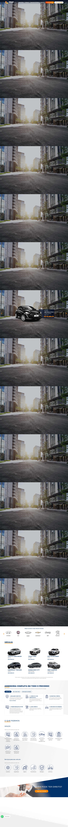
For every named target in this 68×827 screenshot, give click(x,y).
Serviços (42, 2)
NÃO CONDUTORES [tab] (16, 691)
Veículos (27, 2)
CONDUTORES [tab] (8, 691)
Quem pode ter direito (35, 2)
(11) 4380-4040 (59, 2)
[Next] (66, 313)
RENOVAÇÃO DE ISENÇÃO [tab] (26, 691)
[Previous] (1, 313)
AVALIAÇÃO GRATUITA (49, 2)
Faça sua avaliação (13, 700)
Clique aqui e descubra (41, 791)
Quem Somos (21, 2)
